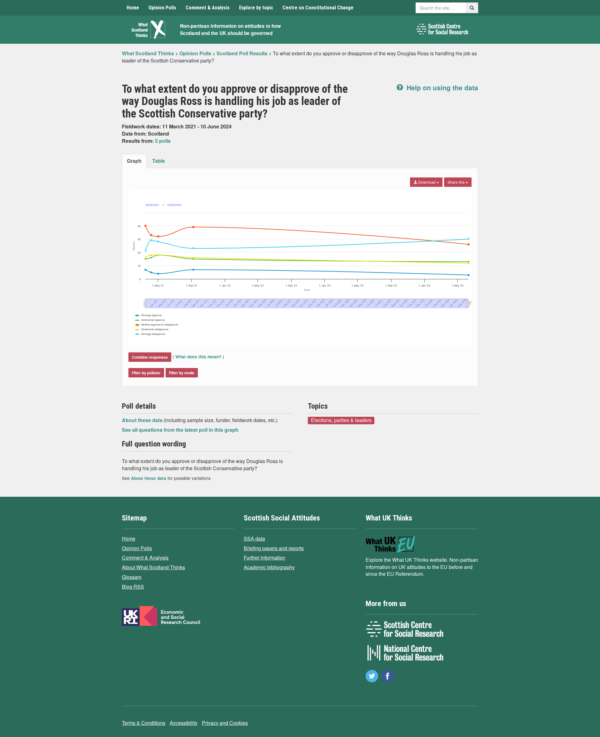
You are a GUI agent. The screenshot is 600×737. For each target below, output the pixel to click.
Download (427, 182)
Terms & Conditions (143, 722)
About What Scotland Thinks (153, 567)
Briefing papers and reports (274, 548)
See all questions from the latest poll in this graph (180, 429)
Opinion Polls (162, 8)
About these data (143, 420)
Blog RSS (133, 586)
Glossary (132, 576)
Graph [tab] (134, 160)
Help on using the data (441, 87)
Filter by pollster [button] (146, 373)
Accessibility (184, 722)
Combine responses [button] (150, 357)
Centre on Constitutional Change (317, 8)
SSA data (254, 538)
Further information (264, 557)
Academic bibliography (269, 567)
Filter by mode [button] (181, 373)
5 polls (163, 140)
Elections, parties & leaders (341, 420)
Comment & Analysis (208, 8)
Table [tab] (158, 160)
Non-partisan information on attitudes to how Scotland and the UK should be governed (230, 29)
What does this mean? (198, 357)
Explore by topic (256, 8)
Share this (457, 182)
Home (133, 8)
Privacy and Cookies (225, 722)
